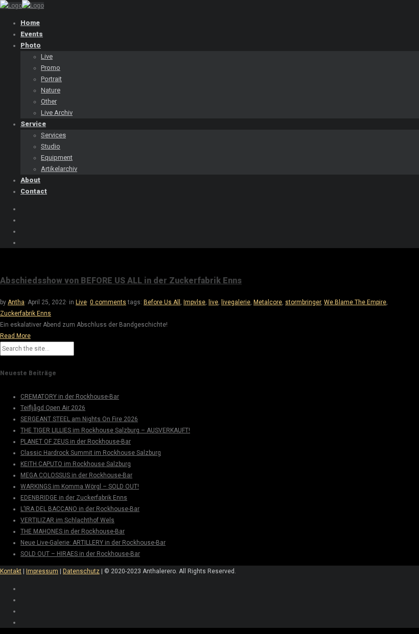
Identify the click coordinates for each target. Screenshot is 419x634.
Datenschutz (81, 571)
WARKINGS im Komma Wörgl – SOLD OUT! (79, 486)
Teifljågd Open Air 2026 (52, 407)
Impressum (42, 571)
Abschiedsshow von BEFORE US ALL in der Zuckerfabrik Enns (121, 280)
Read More (15, 335)
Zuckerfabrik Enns (25, 313)
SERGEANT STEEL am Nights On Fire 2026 (79, 419)
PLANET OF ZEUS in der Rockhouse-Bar (75, 441)
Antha (16, 302)
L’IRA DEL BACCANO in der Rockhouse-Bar (79, 509)
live (213, 302)
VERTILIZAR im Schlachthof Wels (67, 520)
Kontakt (10, 571)
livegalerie (235, 302)
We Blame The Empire (355, 302)
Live (81, 302)
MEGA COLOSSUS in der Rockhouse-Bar (76, 475)
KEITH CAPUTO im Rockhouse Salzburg (75, 464)
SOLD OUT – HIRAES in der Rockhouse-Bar (80, 553)
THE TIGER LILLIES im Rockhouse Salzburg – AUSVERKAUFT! (105, 430)
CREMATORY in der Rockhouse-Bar (69, 396)
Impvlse (194, 302)
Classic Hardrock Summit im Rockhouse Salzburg (90, 452)
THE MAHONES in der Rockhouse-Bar (72, 531)
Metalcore (267, 302)
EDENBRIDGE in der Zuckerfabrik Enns (73, 497)
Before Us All (162, 302)
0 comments (108, 302)
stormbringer (303, 302)
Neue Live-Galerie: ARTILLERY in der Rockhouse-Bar (93, 542)
